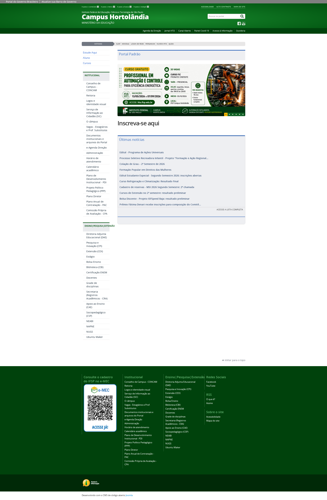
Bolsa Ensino (93, 261)
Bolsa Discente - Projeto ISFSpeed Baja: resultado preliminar (155, 198)
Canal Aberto (184, 30)
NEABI (89, 321)
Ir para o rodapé (141, 7)
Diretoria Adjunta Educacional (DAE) (96, 235)
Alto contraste (223, 6)
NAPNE (90, 326)
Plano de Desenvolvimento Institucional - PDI (96, 179)
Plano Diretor (93, 196)
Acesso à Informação (222, 30)
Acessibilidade (207, 6)
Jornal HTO (170, 30)
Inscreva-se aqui (138, 123)
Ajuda (171, 44)
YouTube (210, 385)
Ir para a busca (124, 7)
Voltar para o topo (234, 360)
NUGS (89, 331)
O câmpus (92, 121)
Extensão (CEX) (94, 251)
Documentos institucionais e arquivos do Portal (96, 139)
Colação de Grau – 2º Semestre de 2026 (142, 164)
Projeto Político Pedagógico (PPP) (95, 189)
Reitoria (90, 95)
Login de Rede (137, 44)
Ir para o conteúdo (90, 7)
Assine (209, 403)
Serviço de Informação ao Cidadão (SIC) (94, 113)
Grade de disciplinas (92, 284)
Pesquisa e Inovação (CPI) (94, 244)
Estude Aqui (90, 52)
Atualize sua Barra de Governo (59, 1)
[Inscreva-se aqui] (181, 90)
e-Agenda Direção (96, 147)
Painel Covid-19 (201, 30)
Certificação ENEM (96, 272)
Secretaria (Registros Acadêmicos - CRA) (96, 295)
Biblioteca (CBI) (94, 267)
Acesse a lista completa (230, 209)
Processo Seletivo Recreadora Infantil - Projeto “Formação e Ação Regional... (164, 158)
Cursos (87, 63)
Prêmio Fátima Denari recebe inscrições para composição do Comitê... (160, 204)
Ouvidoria (240, 30)
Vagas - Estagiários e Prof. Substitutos (97, 128)
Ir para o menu (108, 7)
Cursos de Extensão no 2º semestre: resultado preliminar (153, 192)
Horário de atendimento (93, 160)
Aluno (86, 57)
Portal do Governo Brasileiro (22, 1)
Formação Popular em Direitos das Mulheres (145, 169)
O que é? (210, 399)
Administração (94, 152)
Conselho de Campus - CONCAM (93, 87)
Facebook (211, 381)
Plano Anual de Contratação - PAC (96, 203)
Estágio (90, 256)
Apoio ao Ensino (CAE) (176, 427)
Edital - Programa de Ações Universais (142, 152)
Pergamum (150, 44)
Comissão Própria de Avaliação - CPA (96, 212)
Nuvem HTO (162, 44)
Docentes (91, 277)
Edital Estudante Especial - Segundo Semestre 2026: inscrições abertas (160, 175)
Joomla (129, 495)
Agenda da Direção (152, 30)
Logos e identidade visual (96, 102)
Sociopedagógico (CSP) (176, 431)
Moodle (125, 44)
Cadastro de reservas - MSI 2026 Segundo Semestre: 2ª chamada (157, 187)
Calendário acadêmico (92, 168)
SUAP (118, 44)
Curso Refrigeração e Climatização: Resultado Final (149, 181)
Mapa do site (239, 6)
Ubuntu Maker (94, 337)
